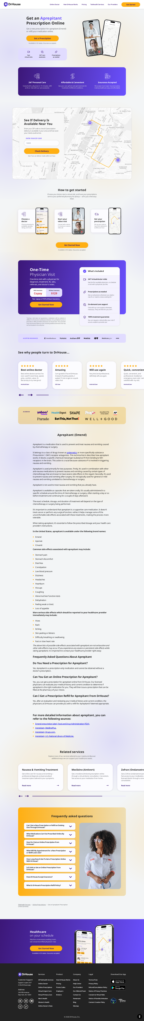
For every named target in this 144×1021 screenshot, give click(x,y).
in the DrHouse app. (24, 985)
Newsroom (77, 998)
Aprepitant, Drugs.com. (45, 732)
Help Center (77, 984)
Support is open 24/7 (25, 983)
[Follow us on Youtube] (31, 1001)
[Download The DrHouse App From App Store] (118, 981)
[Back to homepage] (26, 974)
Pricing (84, 4)
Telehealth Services (97, 4)
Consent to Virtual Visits (97, 995)
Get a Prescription (42, 38)
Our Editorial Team (79, 991)
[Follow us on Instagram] (20, 1007)
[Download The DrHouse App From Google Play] (118, 988)
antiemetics (72, 452)
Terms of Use (93, 980)
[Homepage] (12, 4)
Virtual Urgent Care (45, 991)
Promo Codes (60, 987)
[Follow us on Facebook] (20, 1001)
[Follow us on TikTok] (26, 1007)
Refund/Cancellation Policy (98, 987)
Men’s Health (42, 998)
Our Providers (113, 4)
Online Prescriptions (39, 905)
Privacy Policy (93, 984)
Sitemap (76, 1006)
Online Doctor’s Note (45, 1006)
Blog (74, 1002)
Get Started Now (72, 245)
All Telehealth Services (45, 980)
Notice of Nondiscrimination (98, 998)
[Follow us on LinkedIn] (26, 1001)
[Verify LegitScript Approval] (113, 1001)
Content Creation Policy (97, 1002)
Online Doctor (55, 4)
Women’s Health (43, 1002)
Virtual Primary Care (45, 995)
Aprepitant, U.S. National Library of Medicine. (54, 736)
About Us (76, 980)
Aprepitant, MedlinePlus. (45, 728)
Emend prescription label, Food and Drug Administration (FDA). (62, 723)
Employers (59, 991)
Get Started (130, 4)
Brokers (59, 995)
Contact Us (77, 995)
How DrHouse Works (70, 4)
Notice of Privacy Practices (98, 991)
